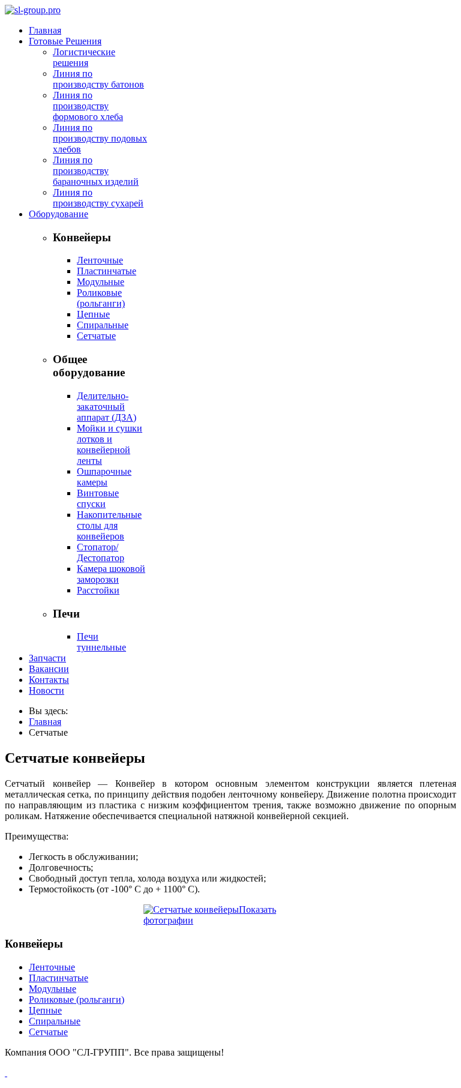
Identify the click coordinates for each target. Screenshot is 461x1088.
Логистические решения (84, 57)
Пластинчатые (106, 271)
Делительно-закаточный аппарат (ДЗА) (106, 406)
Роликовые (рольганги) (101, 297)
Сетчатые (96, 336)
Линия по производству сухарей (98, 197)
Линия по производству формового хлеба (88, 106)
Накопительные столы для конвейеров (109, 525)
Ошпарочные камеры (104, 476)
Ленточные (100, 260)
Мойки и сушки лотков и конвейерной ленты (109, 444)
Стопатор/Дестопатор (100, 552)
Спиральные (102, 325)
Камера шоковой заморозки (111, 574)
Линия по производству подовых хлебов (100, 138)
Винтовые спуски (98, 498)
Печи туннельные (101, 641)
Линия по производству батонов (98, 78)
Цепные (93, 314)
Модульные (100, 282)
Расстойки (98, 590)
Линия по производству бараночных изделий (96, 171)
